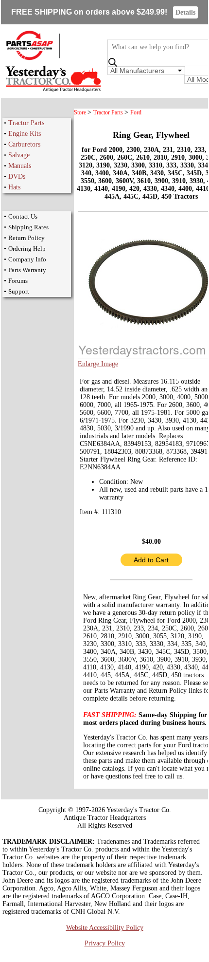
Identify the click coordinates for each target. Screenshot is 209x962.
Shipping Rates (28, 227)
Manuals (19, 165)
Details (185, 12)
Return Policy (26, 237)
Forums (18, 280)
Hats (14, 187)
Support (18, 291)
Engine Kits (24, 133)
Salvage (19, 155)
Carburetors (24, 144)
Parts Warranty (27, 270)
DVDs (16, 176)
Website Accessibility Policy (104, 927)
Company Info (27, 259)
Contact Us (22, 216)
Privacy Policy (105, 943)
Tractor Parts (26, 123)
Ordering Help (27, 248)
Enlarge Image (98, 364)
